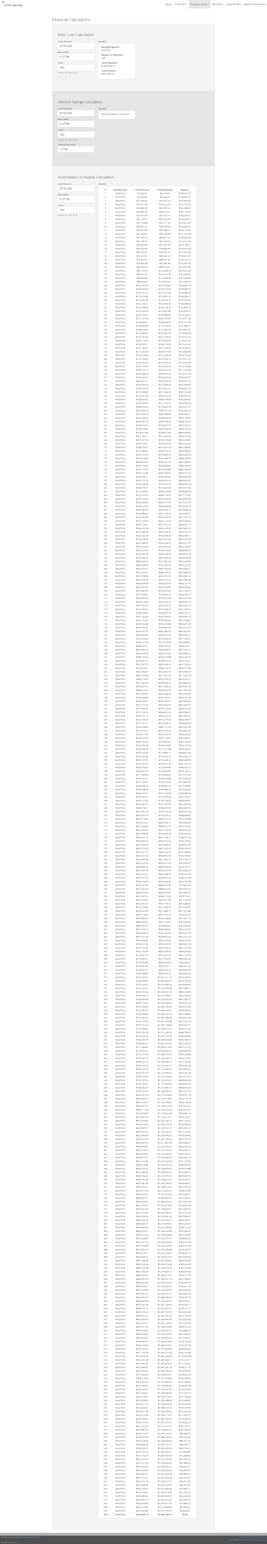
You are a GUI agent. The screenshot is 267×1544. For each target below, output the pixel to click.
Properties (181, 5)
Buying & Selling (200, 5)
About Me (218, 5)
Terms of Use (246, 1537)
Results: (103, 41)
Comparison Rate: (67, 144)
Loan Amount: (65, 41)
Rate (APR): (63, 52)
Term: (61, 62)
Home (168, 4)
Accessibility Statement (238, 1540)
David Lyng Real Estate (31, 1537)
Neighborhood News (255, 4)
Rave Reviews (234, 4)
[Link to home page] (14, 4)
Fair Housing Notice (258, 1540)
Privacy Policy (260, 1537)
